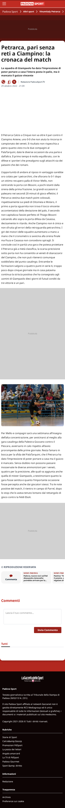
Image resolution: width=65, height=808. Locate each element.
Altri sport (28, 11)
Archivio (6, 797)
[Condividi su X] (14, 82)
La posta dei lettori (11, 749)
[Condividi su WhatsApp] (3, 82)
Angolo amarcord (11, 753)
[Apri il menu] (4, 3)
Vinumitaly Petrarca (49, 11)
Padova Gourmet (10, 761)
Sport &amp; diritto (12, 765)
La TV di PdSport (10, 757)
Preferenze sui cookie (13, 801)
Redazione (7, 781)
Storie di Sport (9, 737)
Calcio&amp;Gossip (12, 741)
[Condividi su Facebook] (9, 82)
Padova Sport (10, 11)
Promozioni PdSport (12, 745)
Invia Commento (48, 630)
